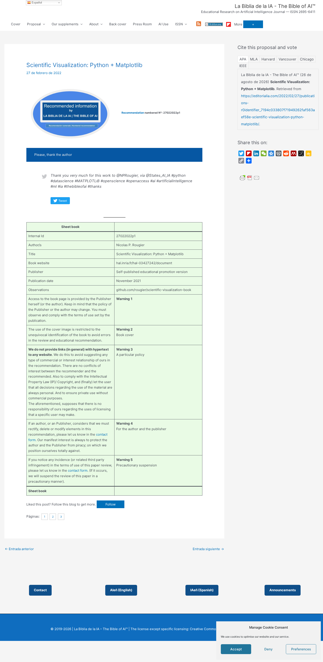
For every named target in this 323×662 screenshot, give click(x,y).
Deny (268, 649)
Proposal (34, 24)
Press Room (142, 24)
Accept (236, 649)
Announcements (282, 590)
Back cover (117, 24)
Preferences (301, 649)
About (93, 24)
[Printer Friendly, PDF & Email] (250, 177)
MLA (254, 59)
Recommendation (133, 112)
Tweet (62, 200)
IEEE (243, 66)
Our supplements (65, 24)
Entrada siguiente (208, 549)
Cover (15, 24)
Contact (40, 590)
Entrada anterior (19, 549)
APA (243, 59)
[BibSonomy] (214, 24)
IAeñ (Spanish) (202, 590)
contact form (77, 470)
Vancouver (287, 59)
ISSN (179, 24)
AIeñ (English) (121, 590)
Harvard (268, 59)
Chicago (307, 59)
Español (36, 2)
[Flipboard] (228, 24)
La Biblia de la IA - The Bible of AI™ (275, 6)
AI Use (163, 24)
